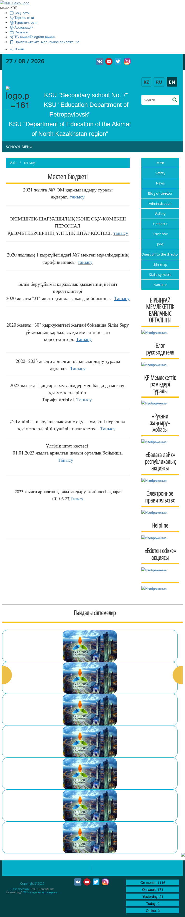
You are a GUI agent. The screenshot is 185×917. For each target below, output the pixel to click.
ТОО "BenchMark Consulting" (30, 890)
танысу (77, 196)
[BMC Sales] (14, 2)
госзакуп (30, 163)
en (172, 82)
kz (146, 82)
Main (12, 163)
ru (159, 82)
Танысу (78, 368)
